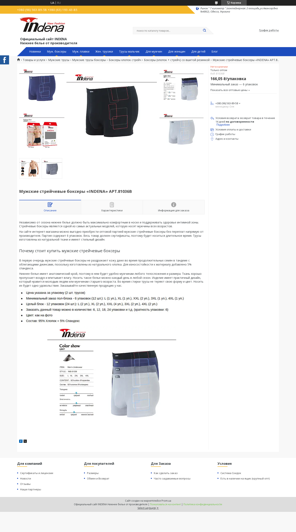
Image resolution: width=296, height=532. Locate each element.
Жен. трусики (104, 51)
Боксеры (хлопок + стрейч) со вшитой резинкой (177, 60)
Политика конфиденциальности (202, 504)
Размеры (93, 473)
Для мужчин (154, 51)
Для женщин (176, 51)
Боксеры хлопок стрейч (125, 60)
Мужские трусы (58, 60)
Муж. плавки (80, 51)
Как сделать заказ (166, 473)
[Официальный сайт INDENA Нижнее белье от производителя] (43, 26)
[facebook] (21, 442)
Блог (214, 51)
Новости (25, 478)
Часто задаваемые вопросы (172, 478)
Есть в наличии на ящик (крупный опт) (245, 478)
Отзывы (25, 484)
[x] (25, 442)
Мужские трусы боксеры (89, 60)
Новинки (35, 51)
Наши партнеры (30, 489)
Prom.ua (166, 500)
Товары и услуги (34, 60)
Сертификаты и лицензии (36, 473)
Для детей (198, 51)
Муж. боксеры (56, 51)
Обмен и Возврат (98, 478)
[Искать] (204, 30)
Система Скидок (230, 473)
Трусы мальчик (129, 51)
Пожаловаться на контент (165, 504)
